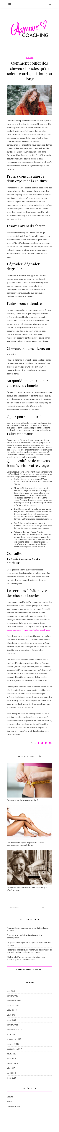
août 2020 (11, 1034)
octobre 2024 (13, 1005)
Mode (9, 1101)
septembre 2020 (14, 1029)
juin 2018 (11, 1068)
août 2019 (11, 1053)
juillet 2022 (12, 1010)
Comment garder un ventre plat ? (22, 800)
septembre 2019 (14, 1049)
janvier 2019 (12, 1063)
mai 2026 (11, 991)
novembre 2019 (14, 1039)
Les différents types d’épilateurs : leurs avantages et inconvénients (25, 843)
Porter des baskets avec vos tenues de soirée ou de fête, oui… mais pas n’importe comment (29, 951)
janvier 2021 (12, 1025)
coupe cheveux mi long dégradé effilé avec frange (28, 630)
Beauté (29, 57)
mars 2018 (11, 1078)
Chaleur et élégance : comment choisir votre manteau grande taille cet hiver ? (26, 958)
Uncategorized (13, 1106)
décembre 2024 (14, 1000)
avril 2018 (11, 1073)
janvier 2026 (12, 996)
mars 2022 (11, 1020)
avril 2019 (11, 1058)
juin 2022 (11, 1015)
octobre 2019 (13, 1044)
